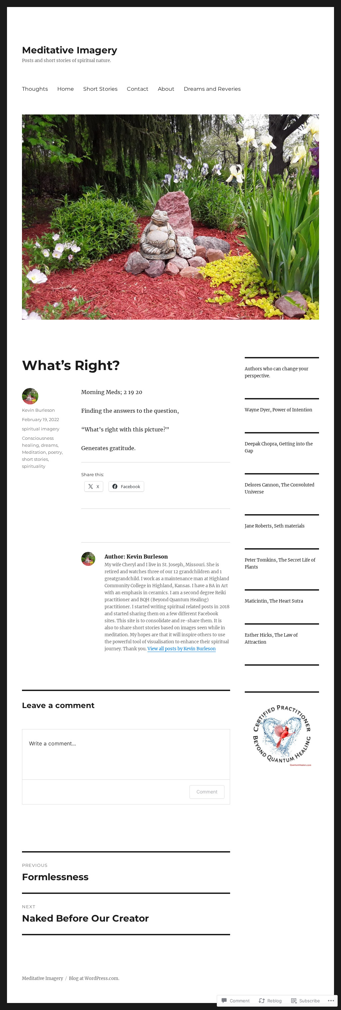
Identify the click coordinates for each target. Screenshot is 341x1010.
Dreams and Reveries (212, 89)
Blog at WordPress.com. (94, 978)
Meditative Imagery (69, 50)
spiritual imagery (40, 428)
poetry (55, 452)
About (166, 89)
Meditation (34, 452)
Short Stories (100, 89)
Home (65, 89)
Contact (138, 89)
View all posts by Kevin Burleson (182, 649)
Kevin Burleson (38, 410)
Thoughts (35, 89)
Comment (206, 791)
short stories (35, 459)
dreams (49, 445)
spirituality (33, 466)
